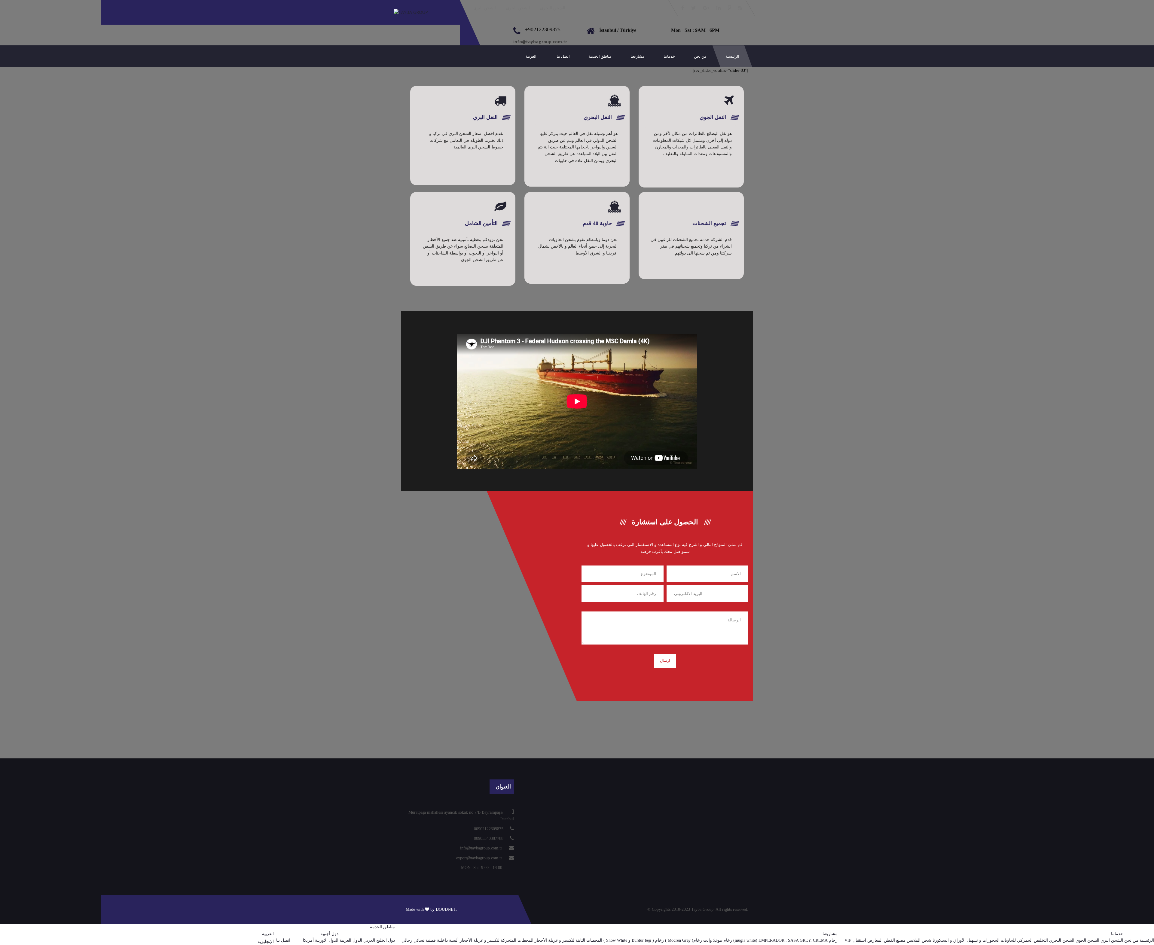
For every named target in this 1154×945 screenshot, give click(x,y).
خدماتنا (669, 56)
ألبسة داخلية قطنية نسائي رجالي (430, 940)
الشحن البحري (552, 8)
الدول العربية (351, 940)
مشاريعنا (637, 56)
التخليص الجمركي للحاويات (1024, 940)
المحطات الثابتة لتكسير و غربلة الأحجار (568, 940)
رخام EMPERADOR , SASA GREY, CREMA (798, 940)
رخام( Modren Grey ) (683, 940)
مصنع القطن (894, 940)
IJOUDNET (446, 909)
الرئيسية (732, 56)
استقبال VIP (855, 940)
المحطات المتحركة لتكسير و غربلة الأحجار (496, 940)
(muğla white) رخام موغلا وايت (730, 940)
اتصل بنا (563, 56)
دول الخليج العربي (379, 940)
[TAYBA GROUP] (417, 12)
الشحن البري (484, 8)
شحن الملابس (919, 940)
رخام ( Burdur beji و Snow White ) (633, 940)
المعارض (875, 940)
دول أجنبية (329, 933)
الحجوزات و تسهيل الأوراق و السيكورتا (966, 940)
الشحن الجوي (518, 8)
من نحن (700, 56)
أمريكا (308, 940)
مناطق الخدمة (600, 56)
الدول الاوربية (326, 940)
